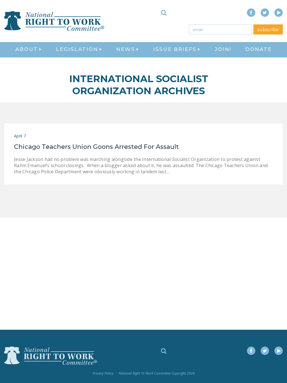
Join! (222, 49)
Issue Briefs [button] (174, 49)
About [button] (26, 49)
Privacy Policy (103, 373)
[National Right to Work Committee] (54, 21)
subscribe (268, 29)
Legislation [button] (77, 49)
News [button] (125, 49)
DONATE (258, 49)
